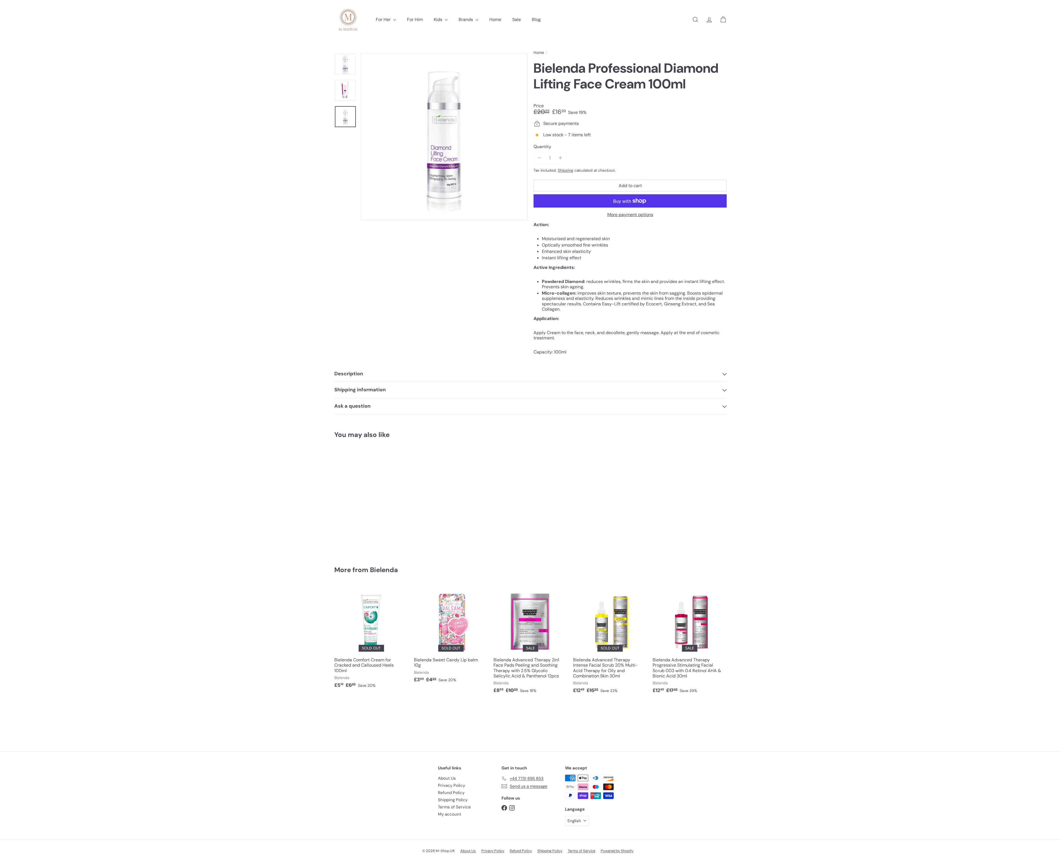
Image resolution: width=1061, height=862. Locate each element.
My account (449, 814)
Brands (466, 19)
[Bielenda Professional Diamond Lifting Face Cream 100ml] (364, 498)
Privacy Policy (451, 785)
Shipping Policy (453, 800)
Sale (516, 19)
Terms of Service (454, 807)
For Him (415, 19)
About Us (447, 778)
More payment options (630, 214)
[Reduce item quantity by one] (539, 158)
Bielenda (384, 569)
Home (495, 19)
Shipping (565, 170)
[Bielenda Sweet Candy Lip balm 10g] (451, 636)
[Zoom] (444, 136)
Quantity (542, 146)
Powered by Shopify (617, 850)
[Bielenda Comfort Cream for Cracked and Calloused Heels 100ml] (371, 639)
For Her (384, 19)
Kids (438, 19)
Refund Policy (451, 792)
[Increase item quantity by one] (560, 158)
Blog (536, 19)
